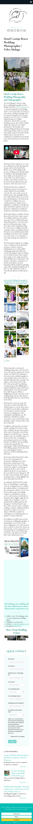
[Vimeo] (21, 31)
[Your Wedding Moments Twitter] (8, 31)
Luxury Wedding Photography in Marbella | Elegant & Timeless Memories (16, 757)
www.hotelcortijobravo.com (20, 624)
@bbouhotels (17, 626)
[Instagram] (15, 31)
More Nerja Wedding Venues (16, 631)
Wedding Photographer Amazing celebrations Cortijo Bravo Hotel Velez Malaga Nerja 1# (16, 789)
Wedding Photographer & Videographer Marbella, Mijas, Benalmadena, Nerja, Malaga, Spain (16, 15)
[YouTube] (18, 31)
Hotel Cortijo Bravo (22, 107)
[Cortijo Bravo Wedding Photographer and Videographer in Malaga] (10, 294)
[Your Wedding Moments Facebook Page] (11, 31)
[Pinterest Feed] (24, 31)
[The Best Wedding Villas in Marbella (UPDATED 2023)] (6, 773)
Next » (8, 360)
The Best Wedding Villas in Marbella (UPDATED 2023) (18, 773)
